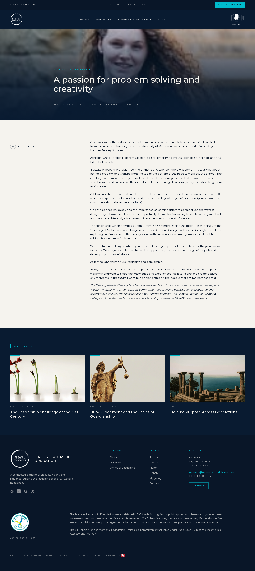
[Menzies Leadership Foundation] (16, 19)
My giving (156, 478)
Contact (164, 19)
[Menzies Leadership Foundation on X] (33, 491)
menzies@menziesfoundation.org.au (211, 472)
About (85, 19)
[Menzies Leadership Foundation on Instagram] (26, 491)
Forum (154, 457)
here (138, 202)
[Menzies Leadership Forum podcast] (237, 19)
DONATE (199, 485)
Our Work (103, 19)
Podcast (155, 462)
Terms (97, 555)
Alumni (154, 467)
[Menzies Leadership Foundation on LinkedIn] (19, 491)
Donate (154, 473)
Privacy (83, 555)
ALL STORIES (26, 146)
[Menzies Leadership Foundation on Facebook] (12, 491)
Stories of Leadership (135, 19)
